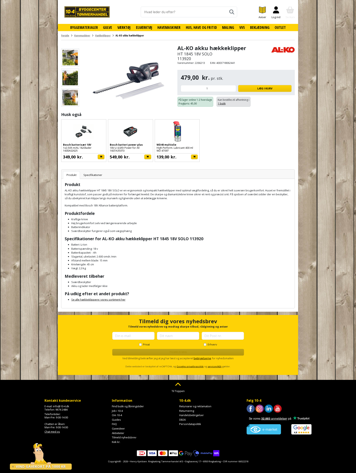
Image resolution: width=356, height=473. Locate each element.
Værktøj (124, 27)
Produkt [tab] (71, 175)
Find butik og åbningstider (128, 406)
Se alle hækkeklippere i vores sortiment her (98, 299)
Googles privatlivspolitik (190, 366)
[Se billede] (70, 58)
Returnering (186, 411)
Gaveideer (118, 428)
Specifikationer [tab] (92, 175)
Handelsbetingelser (191, 415)
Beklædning (259, 27)
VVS (242, 27)
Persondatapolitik (190, 424)
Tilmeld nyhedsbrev (124, 437)
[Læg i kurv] (101, 157)
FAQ (114, 424)
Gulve (107, 27)
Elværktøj (144, 27)
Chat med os (52, 431)
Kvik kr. (116, 442)
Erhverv (212, 344)
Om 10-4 (117, 415)
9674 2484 (61, 409)
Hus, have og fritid (201, 27)
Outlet (280, 27)
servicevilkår (215, 366)
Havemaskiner (168, 27)
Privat (146, 344)
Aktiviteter (118, 433)
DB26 (182, 419)
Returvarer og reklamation (195, 406)
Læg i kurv (264, 88)
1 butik (222, 103)
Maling (228, 27)
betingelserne (202, 358)
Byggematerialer (84, 27)
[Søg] (232, 12)
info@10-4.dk (61, 406)
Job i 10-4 (117, 411)
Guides (116, 419)
